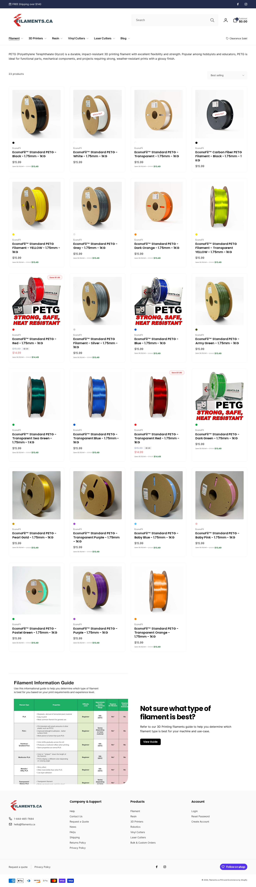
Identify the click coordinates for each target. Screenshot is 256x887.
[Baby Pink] (196, 524)
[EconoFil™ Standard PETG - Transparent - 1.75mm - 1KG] (158, 132)
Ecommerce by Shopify (237, 880)
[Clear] (135, 143)
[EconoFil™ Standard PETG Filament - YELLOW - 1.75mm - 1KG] (37, 223)
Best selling (217, 75)
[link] (25, 4)
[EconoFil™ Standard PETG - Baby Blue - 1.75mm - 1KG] (158, 513)
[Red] (13, 330)
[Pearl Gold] (13, 524)
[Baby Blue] (135, 524)
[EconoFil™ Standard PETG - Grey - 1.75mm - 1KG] (98, 223)
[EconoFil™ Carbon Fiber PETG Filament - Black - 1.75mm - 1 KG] (219, 132)
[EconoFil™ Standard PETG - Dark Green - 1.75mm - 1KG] (219, 414)
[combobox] (174, 20)
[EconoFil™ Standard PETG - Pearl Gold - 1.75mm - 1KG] (37, 513)
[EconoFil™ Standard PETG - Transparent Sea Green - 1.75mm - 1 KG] (37, 414)
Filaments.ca (214, 880)
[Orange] (135, 619)
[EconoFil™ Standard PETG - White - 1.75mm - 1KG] (98, 132)
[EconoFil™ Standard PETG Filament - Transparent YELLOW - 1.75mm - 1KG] (219, 223)
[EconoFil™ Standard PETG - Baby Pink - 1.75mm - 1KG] (219, 513)
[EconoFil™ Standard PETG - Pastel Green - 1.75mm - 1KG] (37, 608)
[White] (74, 143)
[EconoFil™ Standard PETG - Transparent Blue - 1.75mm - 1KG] (98, 414)
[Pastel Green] (13, 619)
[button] (240, 20)
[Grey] (74, 234)
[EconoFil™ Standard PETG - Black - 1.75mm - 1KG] (37, 132)
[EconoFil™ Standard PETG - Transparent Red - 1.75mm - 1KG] (158, 414)
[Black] (13, 143)
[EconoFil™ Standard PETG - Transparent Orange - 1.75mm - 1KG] (158, 608)
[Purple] (74, 524)
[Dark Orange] (135, 234)
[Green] (13, 425)
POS (222, 880)
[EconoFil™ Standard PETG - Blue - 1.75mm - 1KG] (158, 318)
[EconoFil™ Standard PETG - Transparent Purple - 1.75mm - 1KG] (98, 513)
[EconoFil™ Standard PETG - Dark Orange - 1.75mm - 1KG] (158, 223)
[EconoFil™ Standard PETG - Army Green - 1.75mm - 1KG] (219, 318)
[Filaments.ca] (26, 810)
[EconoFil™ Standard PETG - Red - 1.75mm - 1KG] (37, 318)
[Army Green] (196, 330)
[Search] (212, 20)
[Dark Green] (196, 425)
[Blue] (135, 330)
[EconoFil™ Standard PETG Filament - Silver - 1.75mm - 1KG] (98, 318)
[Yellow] (13, 234)
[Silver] (74, 330)
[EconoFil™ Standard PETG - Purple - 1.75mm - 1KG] (98, 608)
